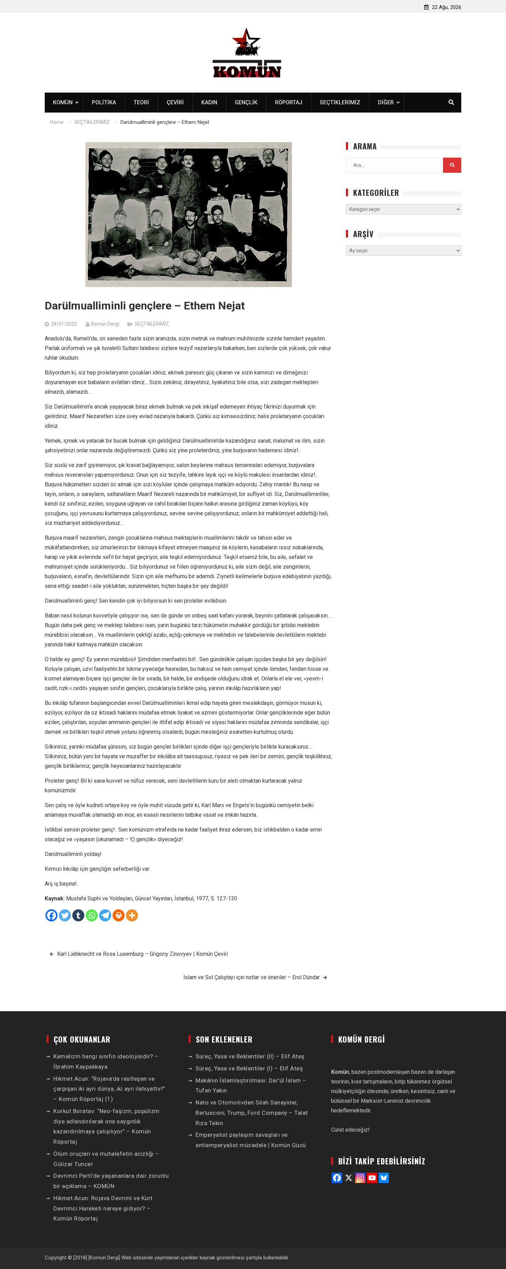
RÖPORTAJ (288, 102)
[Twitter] (65, 915)
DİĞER (386, 102)
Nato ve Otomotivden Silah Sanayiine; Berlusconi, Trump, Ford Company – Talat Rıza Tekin (252, 1113)
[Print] (119, 915)
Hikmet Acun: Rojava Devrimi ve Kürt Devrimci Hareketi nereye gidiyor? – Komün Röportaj (103, 1208)
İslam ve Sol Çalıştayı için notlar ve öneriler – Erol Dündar (251, 977)
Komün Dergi (105, 324)
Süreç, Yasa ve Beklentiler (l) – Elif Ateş (249, 1068)
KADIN (209, 102)
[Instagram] (360, 1178)
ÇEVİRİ (175, 102)
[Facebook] (51, 915)
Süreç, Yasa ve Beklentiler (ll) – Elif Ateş (250, 1056)
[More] (132, 915)
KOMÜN (63, 102)
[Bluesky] (384, 1178)
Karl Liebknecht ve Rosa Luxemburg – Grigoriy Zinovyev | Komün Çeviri (142, 954)
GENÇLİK (246, 102)
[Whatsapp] (92, 915)
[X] (349, 1178)
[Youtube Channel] (372, 1178)
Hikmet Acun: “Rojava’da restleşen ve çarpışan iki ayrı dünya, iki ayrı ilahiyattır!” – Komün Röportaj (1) (109, 1089)
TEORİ (141, 102)
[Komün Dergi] (104, 1258)
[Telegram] (105, 915)
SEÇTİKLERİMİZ (340, 102)
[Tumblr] (78, 915)
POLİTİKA (104, 102)
